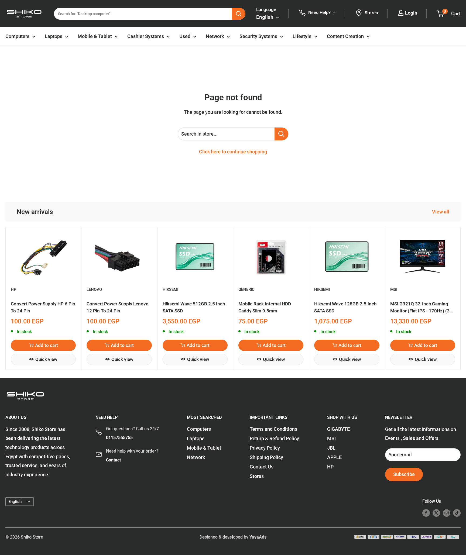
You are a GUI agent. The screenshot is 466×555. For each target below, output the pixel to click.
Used (184, 36)
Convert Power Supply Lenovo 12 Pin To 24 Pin (118, 307)
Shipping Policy (266, 457)
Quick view (46, 359)
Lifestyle (302, 36)
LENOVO (94, 289)
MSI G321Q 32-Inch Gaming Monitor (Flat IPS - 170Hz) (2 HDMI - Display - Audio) (420, 307)
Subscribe (404, 474)
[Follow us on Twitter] (436, 513)
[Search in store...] (281, 133)
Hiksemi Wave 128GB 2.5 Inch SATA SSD (345, 307)
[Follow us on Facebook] (426, 513)
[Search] (238, 14)
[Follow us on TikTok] (457, 513)
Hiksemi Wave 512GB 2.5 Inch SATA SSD (194, 307)
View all (441, 212)
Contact (113, 460)
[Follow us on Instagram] (446, 513)
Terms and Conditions (273, 429)
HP (13, 289)
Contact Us (261, 467)
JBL (331, 448)
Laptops (53, 36)
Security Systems (258, 36)
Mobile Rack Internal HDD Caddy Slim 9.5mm (264, 307)
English (15, 501)
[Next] (460, 298)
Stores (257, 476)
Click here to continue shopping (233, 151)
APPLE (334, 457)
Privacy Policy (265, 448)
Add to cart (46, 345)
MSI (393, 289)
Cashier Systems (145, 36)
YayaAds (257, 537)
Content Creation (345, 36)
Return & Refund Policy (274, 438)
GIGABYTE (338, 429)
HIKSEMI (170, 289)
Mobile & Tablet (95, 36)
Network (215, 36)
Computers (17, 36)
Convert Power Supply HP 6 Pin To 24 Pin (43, 307)
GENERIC (246, 289)
